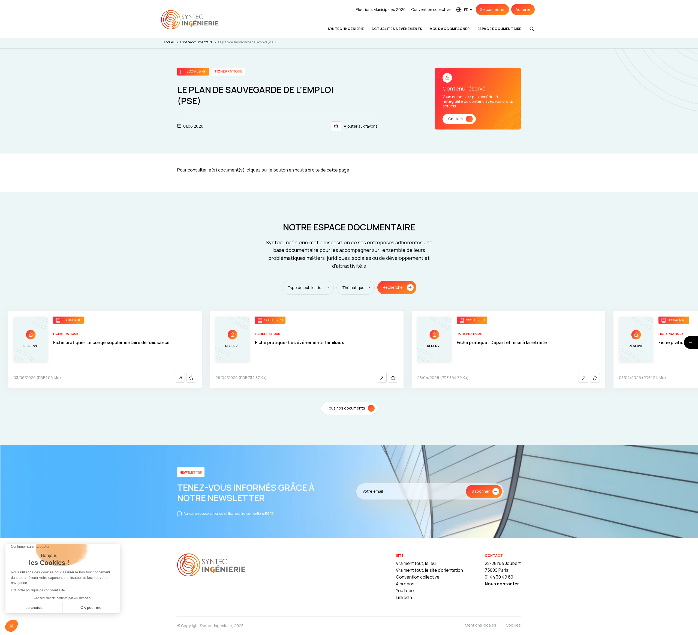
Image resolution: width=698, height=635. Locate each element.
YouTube (405, 591)
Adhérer (523, 9)
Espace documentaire (499, 28)
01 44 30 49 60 (499, 577)
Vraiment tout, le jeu (416, 563)
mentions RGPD (262, 513)
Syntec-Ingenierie (346, 28)
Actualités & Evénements (396, 28)
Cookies (513, 625)
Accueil (169, 42)
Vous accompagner (450, 28)
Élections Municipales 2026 (381, 9)
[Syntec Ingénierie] (211, 565)
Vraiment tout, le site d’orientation (429, 570)
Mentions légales (480, 625)
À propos (405, 584)
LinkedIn (404, 597)
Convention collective (431, 9)
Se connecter (492, 9)
